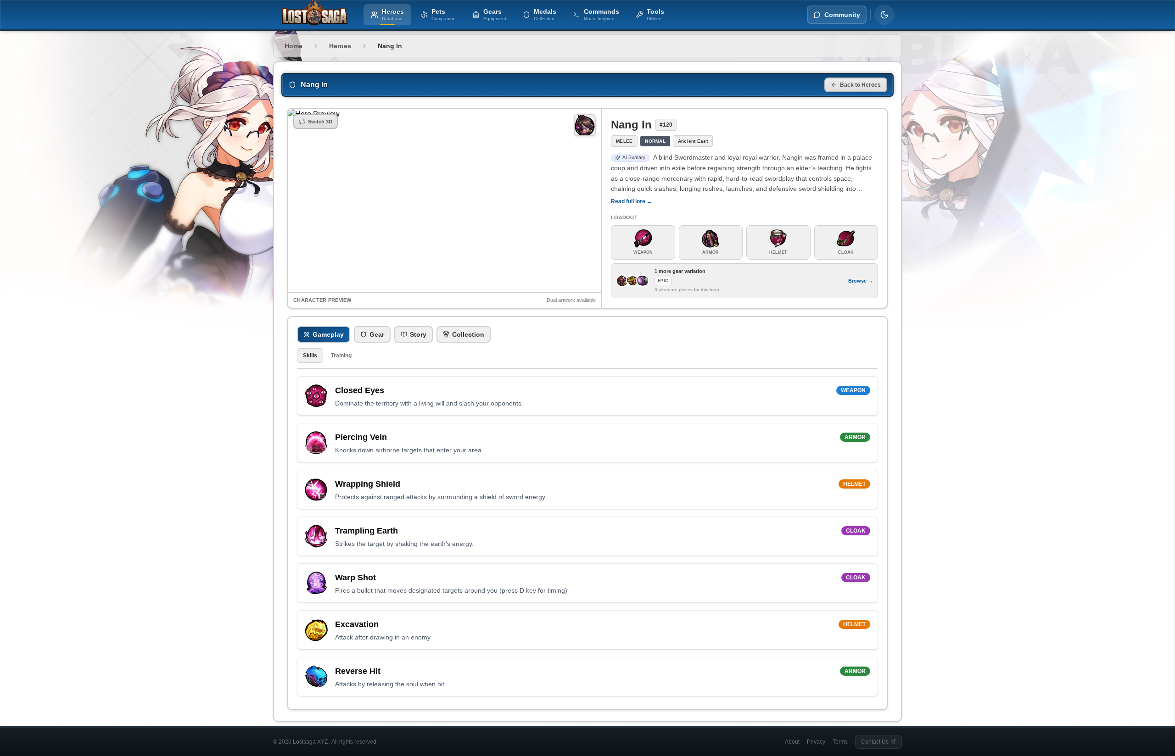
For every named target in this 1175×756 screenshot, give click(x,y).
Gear (376, 334)
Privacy (816, 742)
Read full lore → (631, 201)
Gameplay (328, 334)
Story (418, 334)
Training (341, 355)
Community (842, 14)
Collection (468, 334)
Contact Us (875, 742)
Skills (310, 355)
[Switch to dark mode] (884, 14)
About (792, 742)
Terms (840, 742)
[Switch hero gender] (585, 125)
